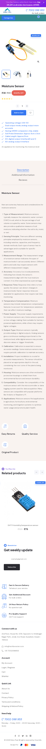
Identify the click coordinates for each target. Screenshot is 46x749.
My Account (7, 663)
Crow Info (38, 740)
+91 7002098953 (12, 651)
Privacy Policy (8, 697)
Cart (3, 672)
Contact (5, 693)
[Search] (30, 18)
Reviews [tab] (23, 180)
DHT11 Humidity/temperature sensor (23, 525)
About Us (6, 688)
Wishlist (5, 676)
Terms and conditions (11, 702)
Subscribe (12, 567)
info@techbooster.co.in (14, 646)
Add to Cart (18, 113)
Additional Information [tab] (23, 175)
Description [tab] (23, 169)
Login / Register (8, 667)
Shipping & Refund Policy (12, 706)
